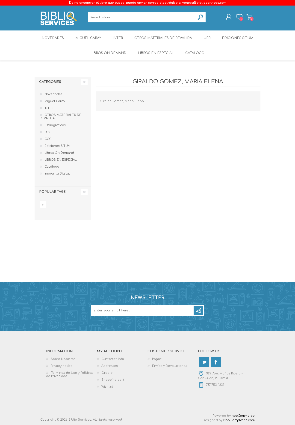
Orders (106, 372)
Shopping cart (249, 17)
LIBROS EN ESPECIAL (156, 53)
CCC (47, 139)
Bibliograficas (55, 125)
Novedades (53, 38)
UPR (207, 38)
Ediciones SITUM (237, 38)
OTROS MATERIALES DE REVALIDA (163, 38)
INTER (118, 38)
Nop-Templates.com (239, 420)
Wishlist (107, 386)
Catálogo (194, 53)
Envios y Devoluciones (169, 366)
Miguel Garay (88, 38)
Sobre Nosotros (63, 359)
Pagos (157, 359)
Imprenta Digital (57, 173)
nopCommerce (243, 415)
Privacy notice (62, 366)
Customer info (112, 359)
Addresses (109, 366)
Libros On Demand (108, 53)
